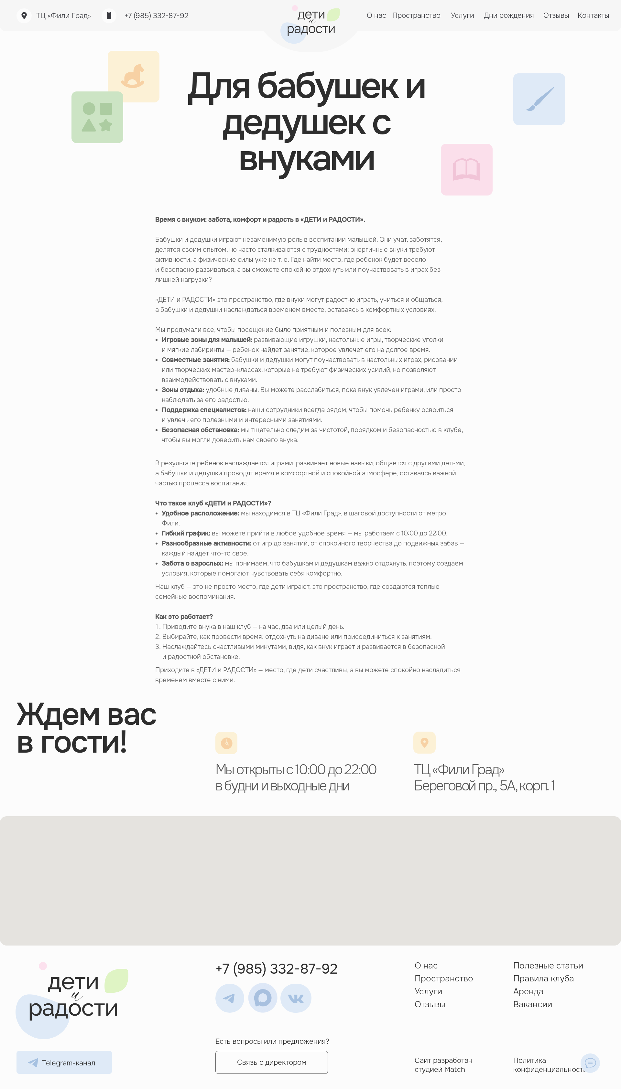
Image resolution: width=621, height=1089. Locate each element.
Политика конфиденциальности (550, 1065)
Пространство (444, 978)
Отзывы (430, 1004)
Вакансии (532, 1004)
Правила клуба (543, 978)
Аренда (528, 991)
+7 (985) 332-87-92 (156, 15)
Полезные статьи (548, 965)
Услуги (428, 991)
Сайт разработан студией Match (444, 1065)
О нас (426, 965)
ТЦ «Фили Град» (63, 15)
